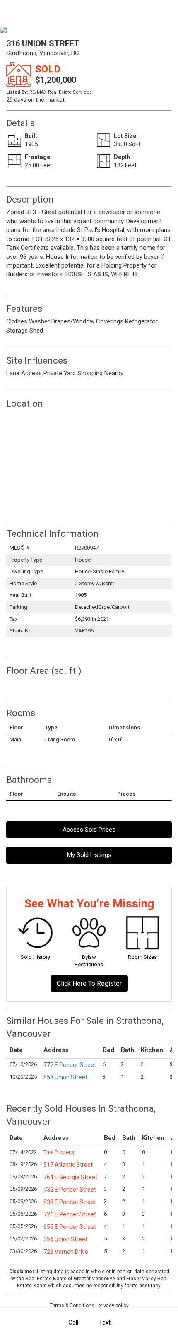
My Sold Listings (89, 855)
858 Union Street (65, 1077)
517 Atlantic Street (68, 1164)
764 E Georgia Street (70, 1177)
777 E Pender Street (69, 1065)
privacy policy (113, 1305)
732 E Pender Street (69, 1189)
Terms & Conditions (72, 1305)
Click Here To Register (89, 983)
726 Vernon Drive (65, 1251)
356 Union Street (65, 1239)
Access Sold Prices (89, 829)
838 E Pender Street (69, 1202)
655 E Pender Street (69, 1227)
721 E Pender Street (69, 1214)
